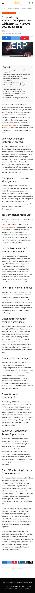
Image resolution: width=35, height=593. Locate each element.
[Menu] (3, 3)
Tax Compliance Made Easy (13, 76)
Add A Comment (17, 569)
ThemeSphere (28, 582)
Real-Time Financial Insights (13, 83)
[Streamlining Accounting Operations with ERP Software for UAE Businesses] (17, 49)
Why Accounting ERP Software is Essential (14, 71)
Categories (10, 588)
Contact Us (27, 588)
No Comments (7, 33)
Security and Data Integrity (13, 89)
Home (6, 586)
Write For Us (18, 588)
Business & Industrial (9, 13)
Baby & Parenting (27, 586)
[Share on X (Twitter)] (15, 38)
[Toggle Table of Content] (29, 67)
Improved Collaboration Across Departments (14, 95)
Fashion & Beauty (15, 586)
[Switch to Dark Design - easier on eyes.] (29, 3)
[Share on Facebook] (6, 38)
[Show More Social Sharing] (31, 38)
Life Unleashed (11, 31)
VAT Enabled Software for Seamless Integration (16, 79)
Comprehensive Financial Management (17, 74)
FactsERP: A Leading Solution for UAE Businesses (17, 99)
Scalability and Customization (14, 91)
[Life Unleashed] (17, 3)
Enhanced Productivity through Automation (14, 86)
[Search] (32, 3)
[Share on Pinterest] (24, 38)
